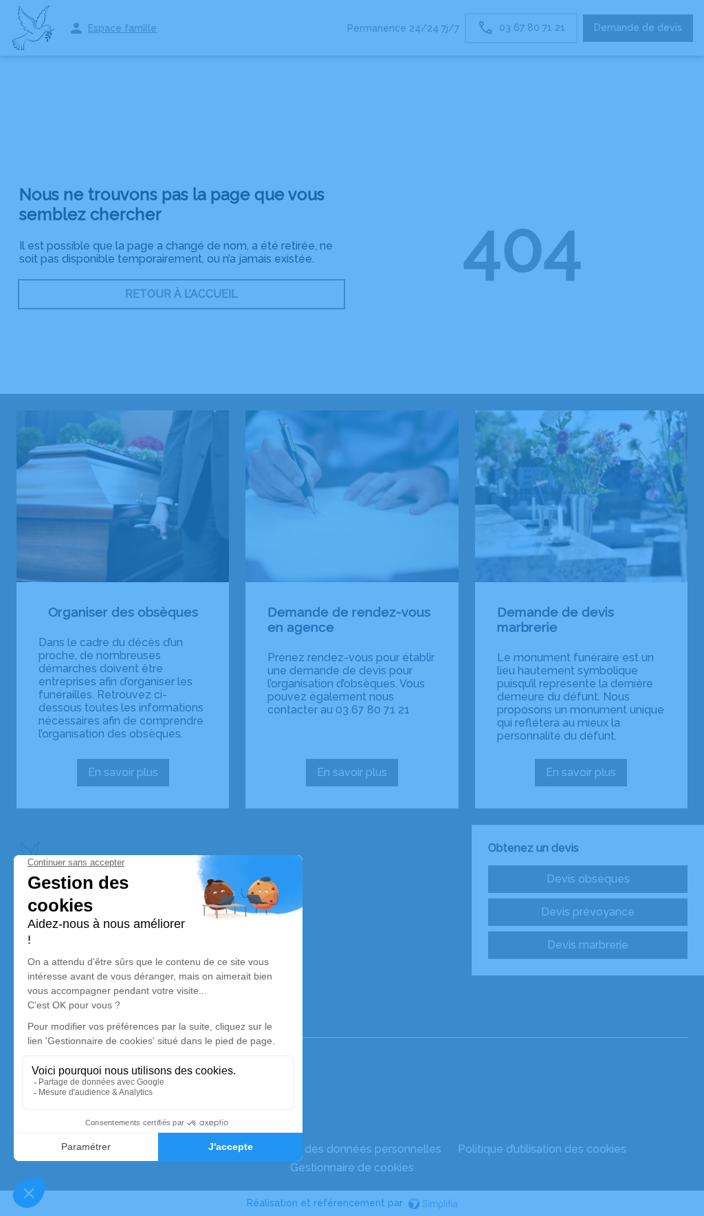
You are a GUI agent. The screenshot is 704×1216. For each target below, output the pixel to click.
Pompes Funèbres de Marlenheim (103, 1025)
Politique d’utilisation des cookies (542, 1149)
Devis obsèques (588, 878)
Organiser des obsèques (123, 611)
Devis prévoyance (588, 911)
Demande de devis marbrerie (555, 619)
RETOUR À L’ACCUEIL (181, 293)
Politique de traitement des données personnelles (312, 1149)
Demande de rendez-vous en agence (348, 619)
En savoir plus (128, 776)
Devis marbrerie (587, 944)
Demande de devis (638, 27)
